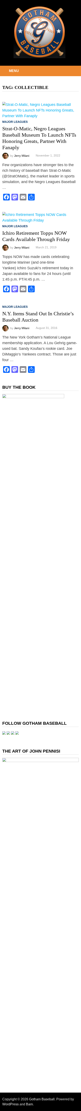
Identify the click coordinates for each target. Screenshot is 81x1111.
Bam (29, 1104)
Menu (14, 71)
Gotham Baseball (42, 1099)
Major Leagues (15, 121)
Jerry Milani (21, 155)
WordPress (10, 1104)
